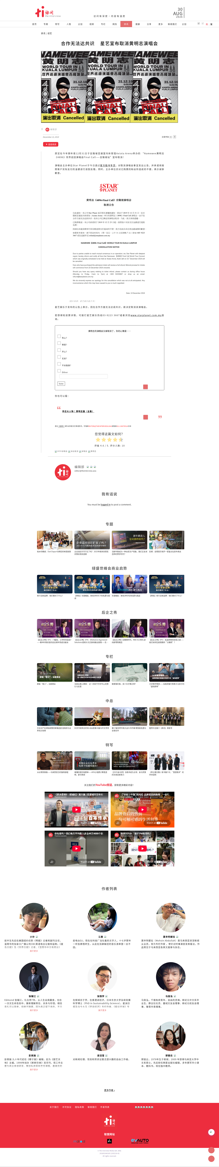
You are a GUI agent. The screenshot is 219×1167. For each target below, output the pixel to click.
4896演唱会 (62, 451)
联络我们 (172, 24)
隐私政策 (79, 1106)
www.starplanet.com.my (146, 315)
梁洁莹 (100, 1055)
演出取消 (74, 451)
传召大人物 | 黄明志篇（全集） (78, 411)
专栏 (103, 24)
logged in (106, 504)
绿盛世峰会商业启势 (109, 568)
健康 (137, 24)
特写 (57, 24)
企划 (80, 24)
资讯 (126, 24)
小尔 (32, 936)
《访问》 (61, 426)
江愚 (100, 936)
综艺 (50, 33)
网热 (115, 24)
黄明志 (93, 451)
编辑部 (53, 129)
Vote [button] (61, 383)
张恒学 (100, 996)
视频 (91, 24)
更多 (160, 24)
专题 (46, 24)
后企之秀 (109, 612)
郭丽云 (169, 1055)
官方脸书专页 (107, 165)
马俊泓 (169, 996)
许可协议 (66, 1106)
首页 (34, 24)
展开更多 (34, 951)
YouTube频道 (104, 785)
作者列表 (105, 1106)
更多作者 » (109, 1090)
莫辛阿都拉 (169, 936)
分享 (149, 24)
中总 (109, 700)
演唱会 (84, 451)
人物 (69, 24)
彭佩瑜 (32, 1055)
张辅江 (32, 996)
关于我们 (54, 1106)
